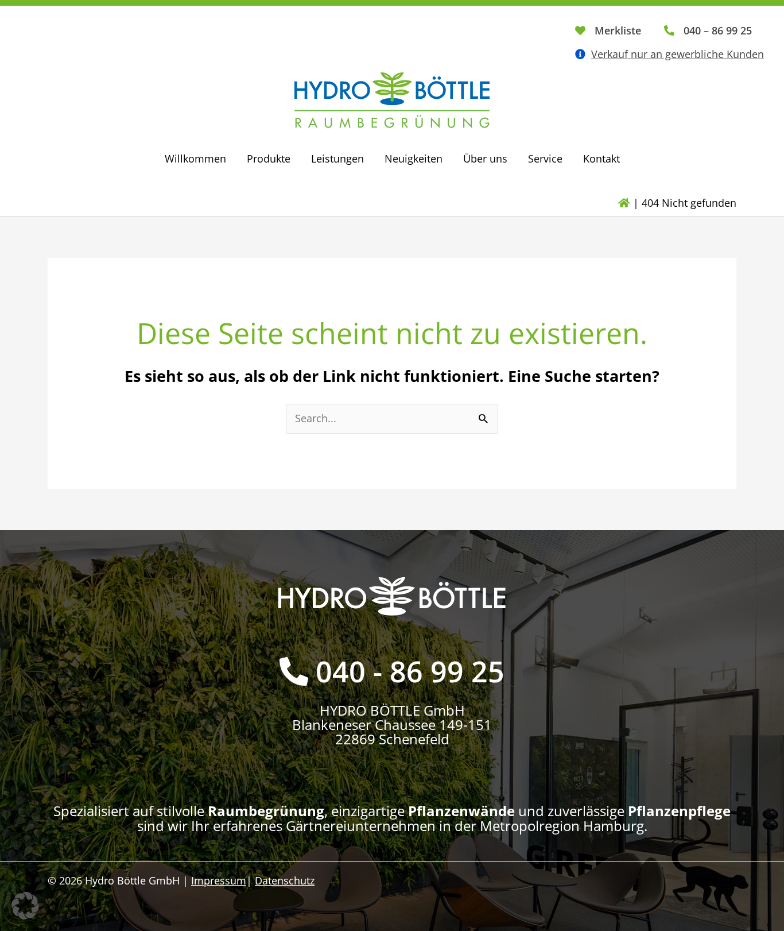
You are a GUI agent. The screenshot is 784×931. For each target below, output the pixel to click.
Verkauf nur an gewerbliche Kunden (677, 54)
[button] (25, 905)
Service (545, 158)
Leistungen (337, 158)
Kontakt (601, 158)
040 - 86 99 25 (410, 671)
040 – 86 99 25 (718, 30)
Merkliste (618, 30)
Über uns (485, 158)
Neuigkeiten (414, 158)
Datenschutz (285, 880)
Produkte (268, 158)
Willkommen (195, 158)
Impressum (218, 880)
